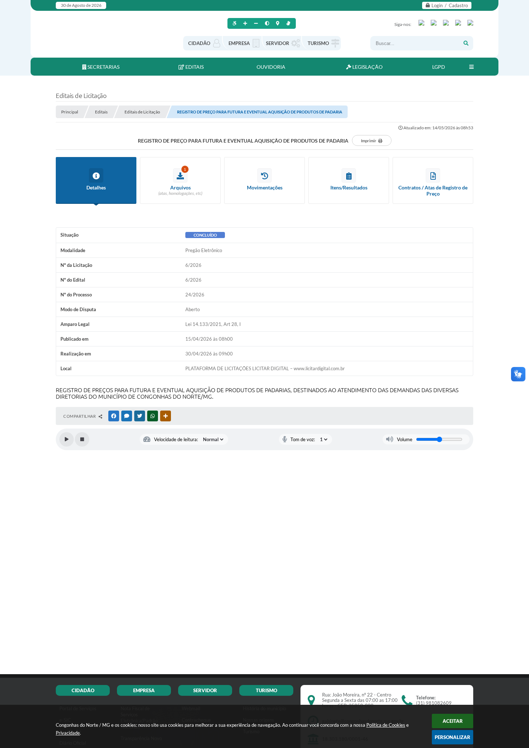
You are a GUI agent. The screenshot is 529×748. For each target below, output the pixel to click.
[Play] (66, 439)
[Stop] (82, 439)
